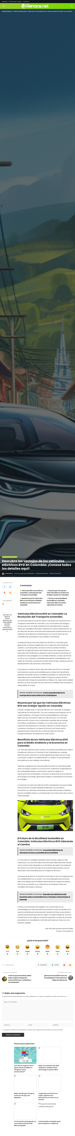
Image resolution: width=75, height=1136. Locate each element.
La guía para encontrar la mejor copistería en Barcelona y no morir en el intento (48, 1096)
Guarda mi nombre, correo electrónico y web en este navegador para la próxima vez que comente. (33, 1030)
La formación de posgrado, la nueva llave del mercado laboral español (25, 1123)
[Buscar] (71, 6)
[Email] (10, 592)
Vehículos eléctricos (9, 557)
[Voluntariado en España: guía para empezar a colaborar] (49, 1111)
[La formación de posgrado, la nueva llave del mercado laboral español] (25, 1111)
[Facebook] (4, 587)
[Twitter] (10, 587)
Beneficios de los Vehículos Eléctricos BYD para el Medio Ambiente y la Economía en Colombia (31, 601)
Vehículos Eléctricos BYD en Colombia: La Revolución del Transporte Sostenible (31, 593)
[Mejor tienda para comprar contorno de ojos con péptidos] (25, 1083)
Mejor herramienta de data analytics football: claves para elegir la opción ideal (48, 1068)
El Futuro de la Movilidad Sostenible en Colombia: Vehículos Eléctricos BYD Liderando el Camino (57, 601)
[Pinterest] (4, 592)
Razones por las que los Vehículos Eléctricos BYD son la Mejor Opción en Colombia (58, 593)
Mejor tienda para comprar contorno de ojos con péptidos (24, 1095)
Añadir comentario (55, 573)
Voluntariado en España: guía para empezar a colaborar (49, 1122)
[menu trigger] (4, 6)
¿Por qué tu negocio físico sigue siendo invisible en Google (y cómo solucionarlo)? (23, 1069)
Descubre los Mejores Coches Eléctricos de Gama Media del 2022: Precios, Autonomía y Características (7, 623)
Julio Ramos (9, 573)
